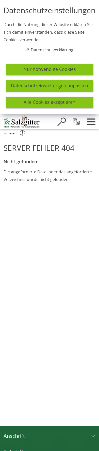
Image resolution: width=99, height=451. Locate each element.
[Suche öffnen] (61, 121)
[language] (76, 121)
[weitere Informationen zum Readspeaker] (22, 133)
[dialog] (49, 57)
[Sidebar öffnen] (91, 121)
